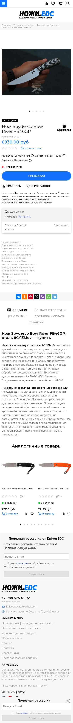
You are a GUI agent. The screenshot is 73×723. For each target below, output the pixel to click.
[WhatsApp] (48, 296)
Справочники (10, 653)
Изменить (24, 216)
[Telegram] (54, 296)
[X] (36, 296)
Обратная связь (12, 638)
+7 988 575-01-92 (16, 598)
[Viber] (42, 296)
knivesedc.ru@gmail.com (21, 606)
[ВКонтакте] (18, 296)
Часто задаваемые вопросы (19, 658)
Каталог (7, 643)
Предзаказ (36, 176)
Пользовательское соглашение (22, 628)
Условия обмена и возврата (19, 633)
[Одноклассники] (24, 296)
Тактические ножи (25, 193)
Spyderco (37, 202)
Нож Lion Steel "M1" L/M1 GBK (17, 488)
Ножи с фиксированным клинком (28, 196)
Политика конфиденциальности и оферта (28, 623)
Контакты (8, 648)
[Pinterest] (30, 296)
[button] (29, 111)
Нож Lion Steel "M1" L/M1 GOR (53, 488)
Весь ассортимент (46, 193)
